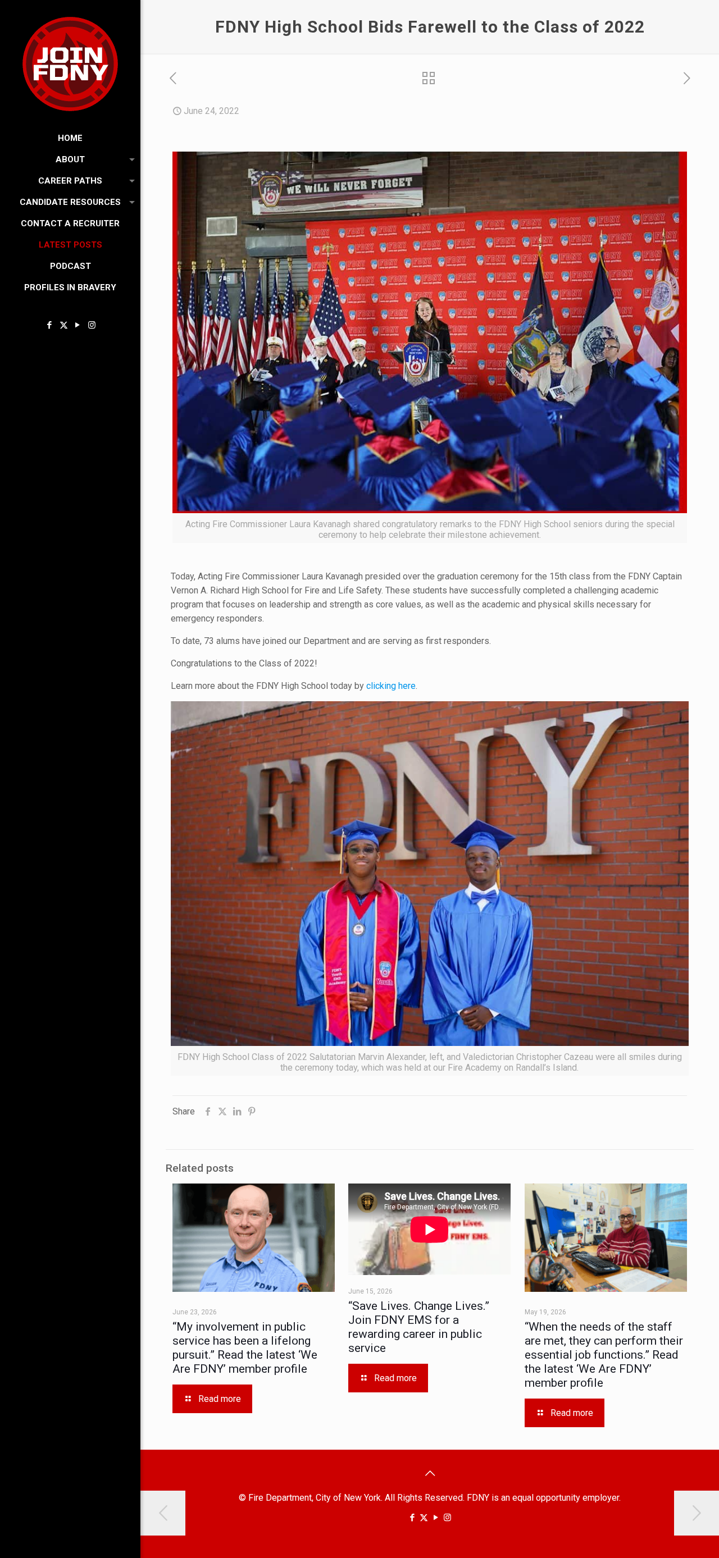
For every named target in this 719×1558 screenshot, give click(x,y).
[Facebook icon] (49, 325)
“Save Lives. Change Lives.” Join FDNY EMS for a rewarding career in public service (418, 1327)
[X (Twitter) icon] (64, 325)
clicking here (391, 685)
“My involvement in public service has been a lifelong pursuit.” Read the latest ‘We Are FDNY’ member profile (244, 1348)
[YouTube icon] (78, 325)
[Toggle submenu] (129, 159)
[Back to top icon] (430, 1473)
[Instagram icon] (92, 325)
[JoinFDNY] (70, 63)
